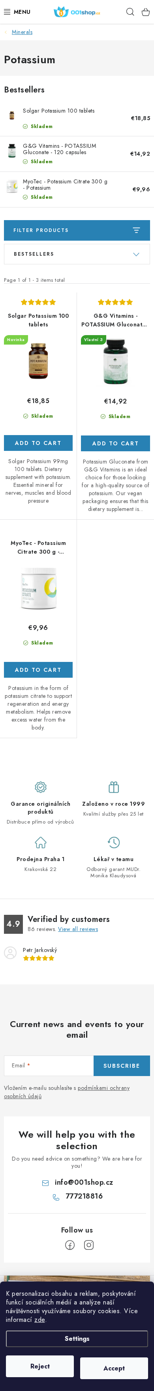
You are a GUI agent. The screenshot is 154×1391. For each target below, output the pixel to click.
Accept (114, 1368)
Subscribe (121, 1066)
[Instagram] (89, 1245)
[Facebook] (70, 1245)
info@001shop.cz (84, 1182)
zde (39, 1319)
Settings (77, 1338)
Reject (40, 1366)
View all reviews (78, 929)
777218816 (84, 1196)
